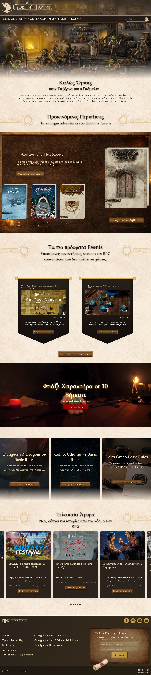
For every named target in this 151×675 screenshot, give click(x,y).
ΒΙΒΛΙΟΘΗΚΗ (10, 19)
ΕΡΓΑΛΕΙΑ (41, 19)
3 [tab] (75, 604)
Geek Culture (9, 645)
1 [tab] (71, 604)
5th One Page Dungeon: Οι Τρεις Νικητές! (74, 565)
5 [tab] (80, 604)
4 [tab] (77, 604)
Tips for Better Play (12, 640)
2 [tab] (73, 604)
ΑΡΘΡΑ (52, 19)
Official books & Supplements (17, 654)
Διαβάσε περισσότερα (30, 173)
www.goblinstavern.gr (18, 670)
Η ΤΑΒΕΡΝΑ (75, 19)
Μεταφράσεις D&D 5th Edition (50, 635)
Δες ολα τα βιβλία (126, 220)
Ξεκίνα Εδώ (75, 407)
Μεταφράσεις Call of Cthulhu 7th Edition (56, 640)
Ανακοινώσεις (9, 649)
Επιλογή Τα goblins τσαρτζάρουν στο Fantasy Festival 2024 (27, 565)
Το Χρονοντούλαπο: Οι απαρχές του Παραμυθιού (122, 565)
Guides (5, 635)
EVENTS (62, 19)
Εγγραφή (119, 655)
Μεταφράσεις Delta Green (48, 645)
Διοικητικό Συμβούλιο (41, 585)
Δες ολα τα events (75, 354)
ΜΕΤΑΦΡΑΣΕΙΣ (26, 19)
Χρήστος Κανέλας (136, 585)
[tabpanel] (75, 564)
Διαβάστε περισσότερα (28, 591)
